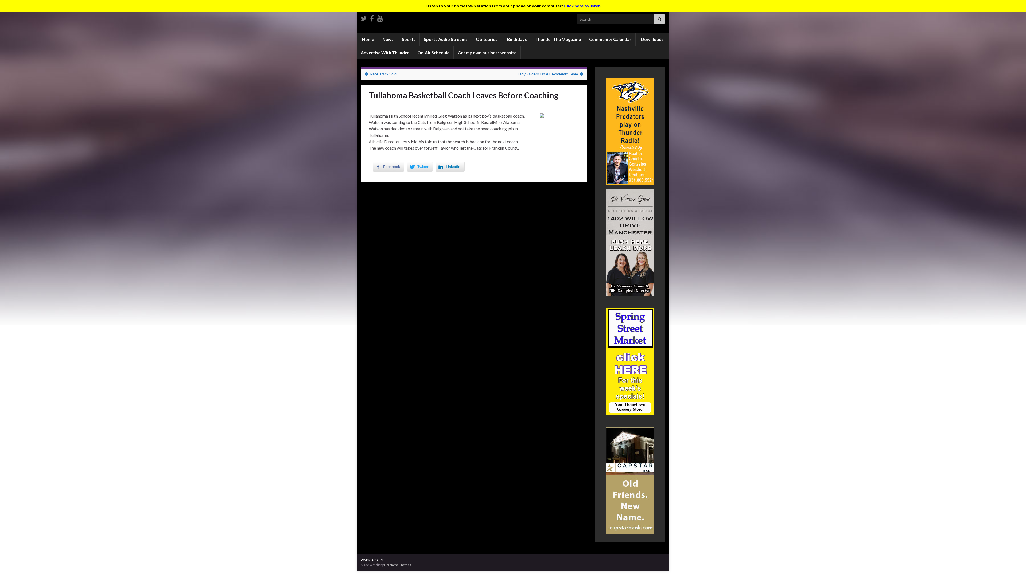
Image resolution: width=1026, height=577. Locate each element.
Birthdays (516, 39)
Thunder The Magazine (558, 39)
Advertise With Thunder (385, 52)
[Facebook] (372, 17)
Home (367, 39)
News (388, 39)
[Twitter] (364, 17)
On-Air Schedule (433, 52)
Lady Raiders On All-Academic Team (548, 74)
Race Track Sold (383, 74)
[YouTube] (380, 17)
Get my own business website (487, 52)
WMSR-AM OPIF (372, 560)
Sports (408, 39)
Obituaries (487, 39)
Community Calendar (610, 39)
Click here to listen (582, 5)
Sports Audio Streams (446, 39)
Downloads (652, 39)
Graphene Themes (397, 565)
